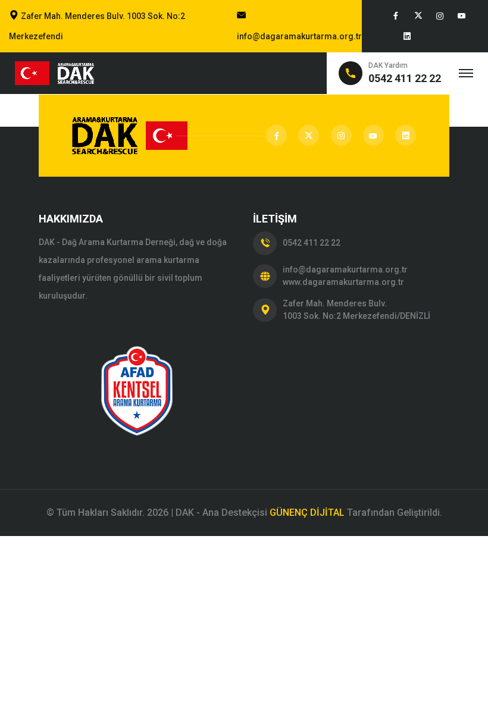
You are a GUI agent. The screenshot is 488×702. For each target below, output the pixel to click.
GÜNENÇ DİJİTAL (307, 512)
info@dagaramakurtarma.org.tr (299, 36)
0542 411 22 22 (311, 242)
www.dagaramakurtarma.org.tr (343, 282)
